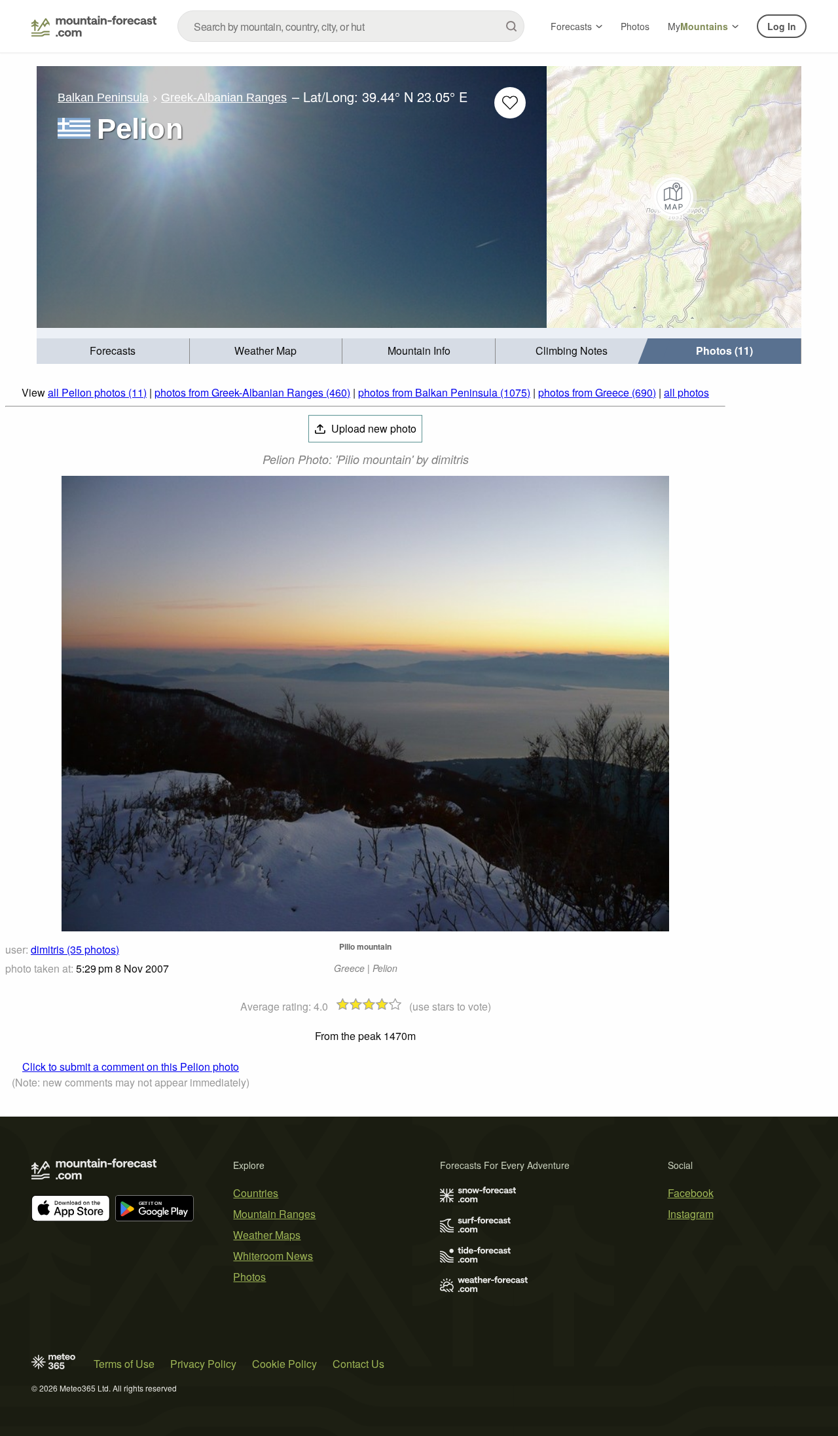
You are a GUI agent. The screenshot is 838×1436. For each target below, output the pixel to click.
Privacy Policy (203, 1363)
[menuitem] (113, 351)
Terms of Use (124, 1363)
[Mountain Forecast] (93, 26)
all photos (686, 392)
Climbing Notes (572, 350)
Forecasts (571, 26)
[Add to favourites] (510, 102)
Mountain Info (419, 350)
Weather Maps (267, 1234)
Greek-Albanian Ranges (224, 97)
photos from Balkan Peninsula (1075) (444, 392)
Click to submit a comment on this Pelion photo (130, 1066)
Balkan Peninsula (103, 97)
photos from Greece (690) (597, 392)
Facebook (691, 1192)
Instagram (691, 1213)
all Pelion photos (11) (97, 392)
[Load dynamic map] (674, 197)
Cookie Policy (284, 1363)
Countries (255, 1192)
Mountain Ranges (274, 1213)
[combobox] (350, 26)
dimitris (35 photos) (75, 949)
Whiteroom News (273, 1255)
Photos (635, 26)
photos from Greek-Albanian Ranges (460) (252, 392)
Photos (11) (724, 350)
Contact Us (358, 1363)
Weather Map (265, 350)
